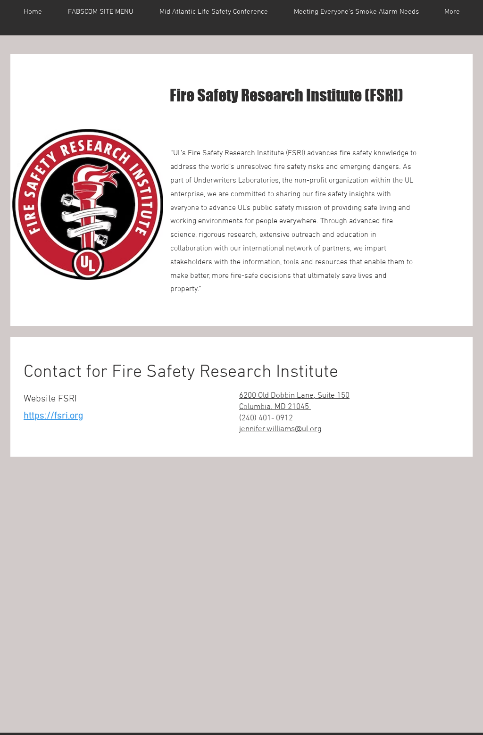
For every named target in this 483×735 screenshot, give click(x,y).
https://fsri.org (53, 416)
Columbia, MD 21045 (275, 407)
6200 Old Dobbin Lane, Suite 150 (294, 396)
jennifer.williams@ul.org (280, 429)
